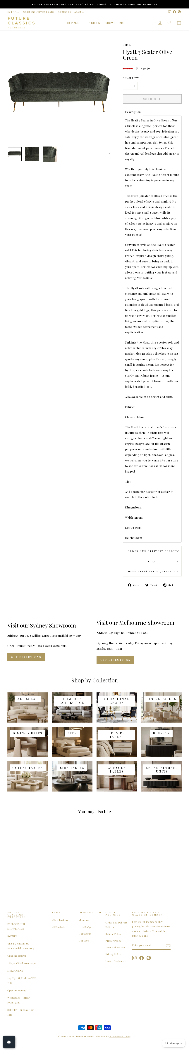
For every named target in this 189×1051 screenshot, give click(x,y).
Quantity (131, 77)
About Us (79, 11)
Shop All (72, 23)
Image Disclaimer (115, 961)
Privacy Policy (113, 940)
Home (126, 44)
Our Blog (84, 940)
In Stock (93, 23)
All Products (59, 927)
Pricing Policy (113, 954)
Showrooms (114, 23)
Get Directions (26, 656)
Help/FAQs (13, 11)
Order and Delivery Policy (152, 551)
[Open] (9, 1042)
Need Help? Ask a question (152, 571)
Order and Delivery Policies (38, 11)
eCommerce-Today (119, 1036)
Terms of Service (115, 947)
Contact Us (64, 11)
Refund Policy (113, 933)
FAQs (152, 561)
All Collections (60, 920)
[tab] (133, 112)
